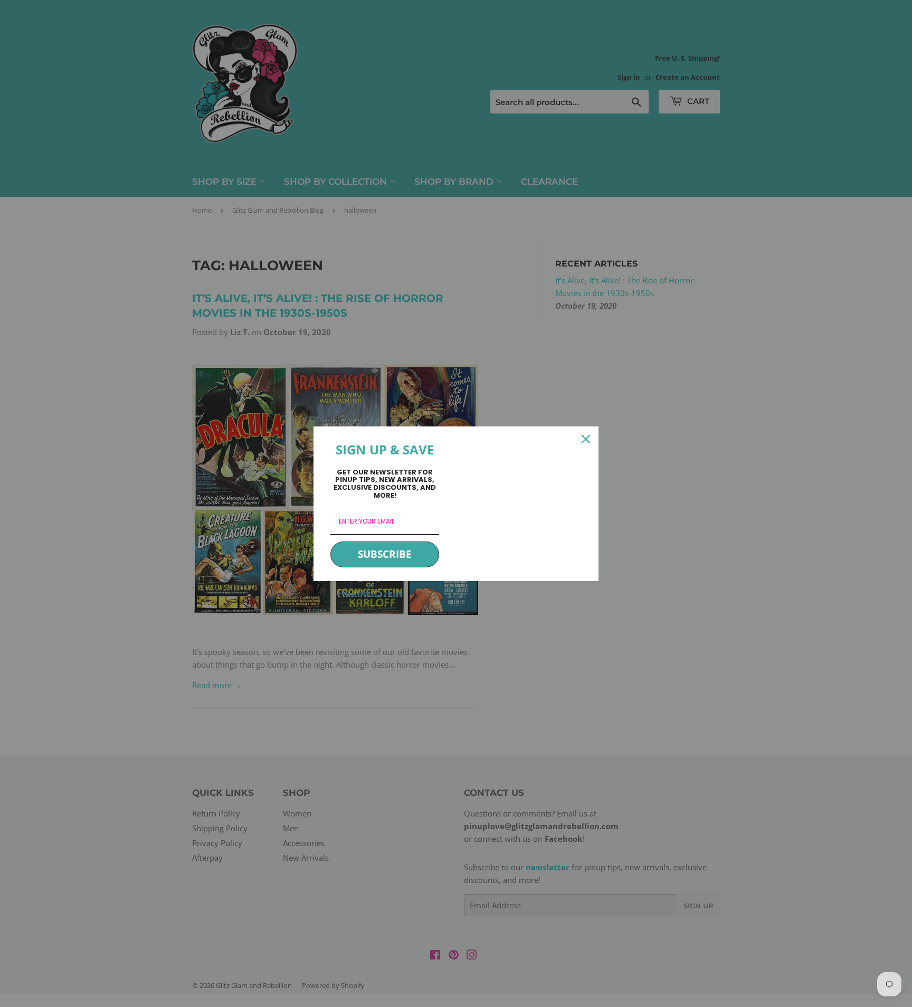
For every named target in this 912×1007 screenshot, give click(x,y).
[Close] (585, 439)
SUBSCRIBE (385, 554)
